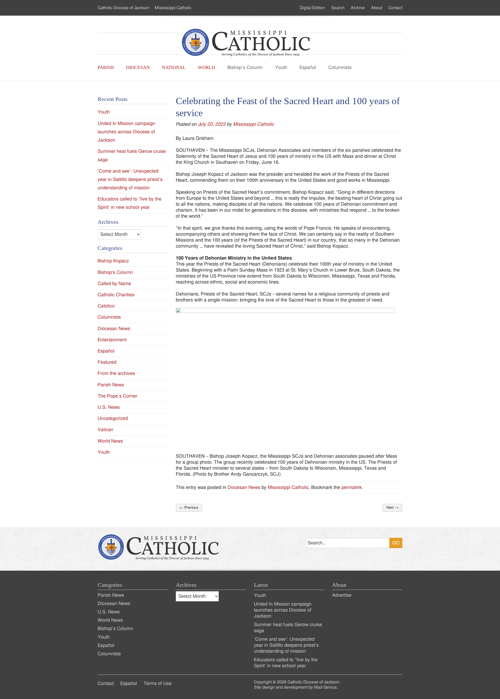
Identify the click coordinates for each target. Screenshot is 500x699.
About (376, 8)
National (174, 67)
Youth (281, 67)
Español (307, 67)
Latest (261, 585)
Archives (186, 585)
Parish (106, 67)
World (206, 67)
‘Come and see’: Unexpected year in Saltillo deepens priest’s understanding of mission (130, 179)
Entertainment (112, 339)
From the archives (116, 373)
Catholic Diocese (123, 8)
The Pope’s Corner (117, 396)
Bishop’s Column (245, 67)
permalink (351, 487)
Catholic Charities (116, 294)
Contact (395, 8)
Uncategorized (113, 418)
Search (338, 8)
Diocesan (138, 67)
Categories (110, 585)
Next (392, 507)
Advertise (342, 595)
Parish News (111, 384)
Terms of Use (157, 683)
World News (110, 441)
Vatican (105, 429)
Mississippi (173, 8)
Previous (189, 507)
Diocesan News (244, 487)
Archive (358, 8)
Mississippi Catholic (253, 124)
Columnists (340, 67)
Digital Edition (312, 8)
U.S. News (109, 407)
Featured (107, 362)
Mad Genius (325, 687)
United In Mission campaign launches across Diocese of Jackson (126, 132)
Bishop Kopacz (113, 261)
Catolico (106, 306)
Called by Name (114, 283)
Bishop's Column (115, 272)
